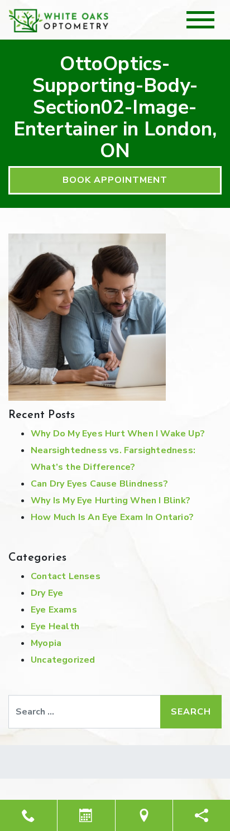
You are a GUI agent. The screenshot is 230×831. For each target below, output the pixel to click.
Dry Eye (47, 593)
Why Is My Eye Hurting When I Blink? (110, 500)
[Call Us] (28, 815)
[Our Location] (144, 815)
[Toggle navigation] (200, 19)
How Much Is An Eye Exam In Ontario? (112, 517)
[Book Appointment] (86, 815)
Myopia (46, 643)
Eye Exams (54, 610)
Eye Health (55, 626)
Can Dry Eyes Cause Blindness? (99, 484)
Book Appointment (115, 180)
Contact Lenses (65, 576)
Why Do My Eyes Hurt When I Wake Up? (118, 433)
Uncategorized (63, 660)
